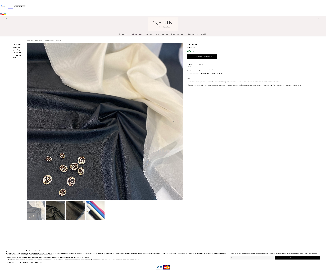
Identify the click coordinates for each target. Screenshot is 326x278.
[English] (1, 14)
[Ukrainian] (3, 14)
